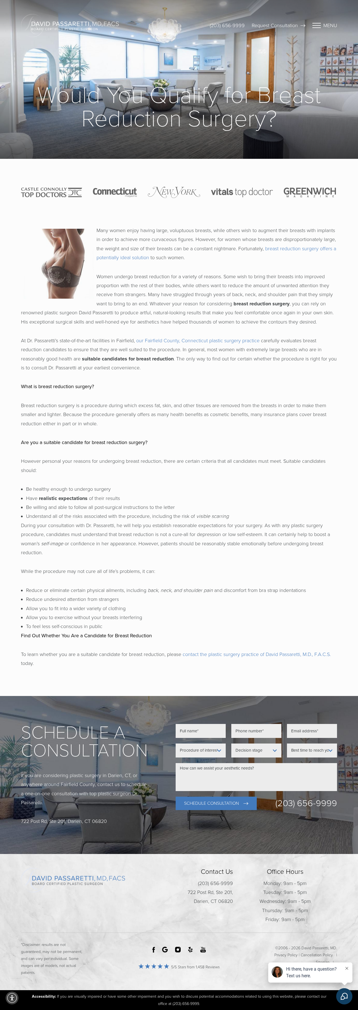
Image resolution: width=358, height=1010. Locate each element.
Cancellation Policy (317, 955)
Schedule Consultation (211, 803)
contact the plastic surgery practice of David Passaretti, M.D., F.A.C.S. (257, 654)
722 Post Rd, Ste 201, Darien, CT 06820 (210, 896)
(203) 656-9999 (227, 25)
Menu (330, 25)
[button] (12, 998)
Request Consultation (275, 25)
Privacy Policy (286, 955)
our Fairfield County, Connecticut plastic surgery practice (198, 341)
